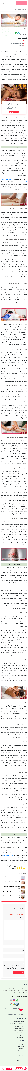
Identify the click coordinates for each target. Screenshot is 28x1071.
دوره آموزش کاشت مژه (18, 1035)
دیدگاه (22, 918)
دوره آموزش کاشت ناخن (18, 1028)
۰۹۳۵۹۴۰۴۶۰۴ (16, 996)
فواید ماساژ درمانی (18, 41)
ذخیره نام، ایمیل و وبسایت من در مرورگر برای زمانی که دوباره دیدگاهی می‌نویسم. (14, 967)
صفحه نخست (21, 3)
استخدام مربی (20, 1060)
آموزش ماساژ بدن (14, 103)
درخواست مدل (20, 1058)
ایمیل (22, 950)
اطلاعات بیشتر (14, 112)
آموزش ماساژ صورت (8, 855)
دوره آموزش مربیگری (19, 1037)
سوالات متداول (20, 1046)
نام (23, 943)
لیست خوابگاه (20, 1051)
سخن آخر (20, 45)
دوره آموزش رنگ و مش (18, 1026)
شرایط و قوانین (20, 1048)
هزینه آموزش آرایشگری (18, 1021)
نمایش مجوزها (20, 1044)
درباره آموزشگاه (20, 1053)
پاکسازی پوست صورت (7, 3)
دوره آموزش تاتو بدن (19, 1030)
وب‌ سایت (21, 957)
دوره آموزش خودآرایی (19, 1033)
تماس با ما (21, 1055)
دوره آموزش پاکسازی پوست (17, 1024)
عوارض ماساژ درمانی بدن (17, 43)
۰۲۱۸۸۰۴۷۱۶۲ (16, 993)
